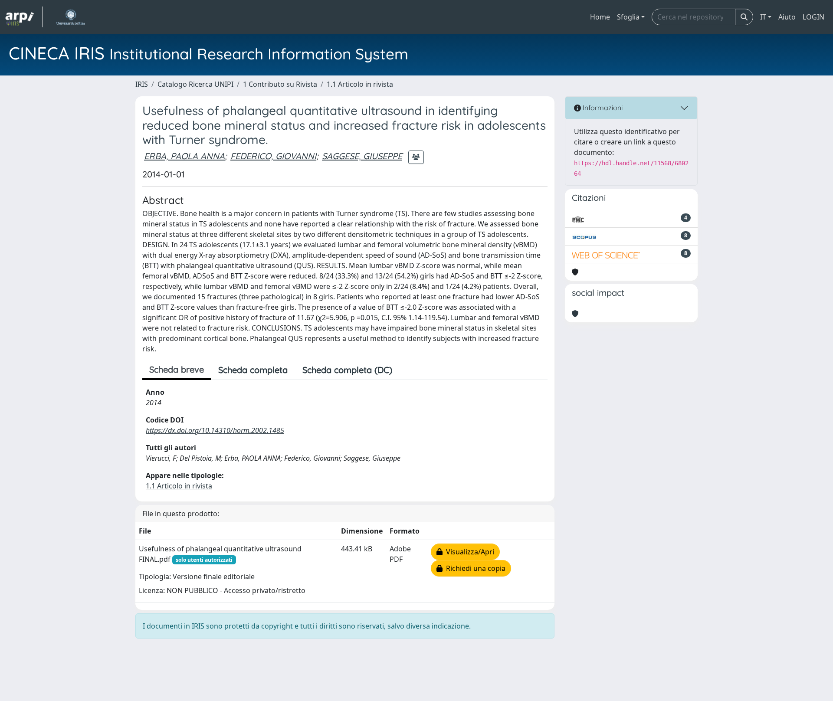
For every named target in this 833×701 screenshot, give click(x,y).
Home (600, 17)
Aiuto (787, 17)
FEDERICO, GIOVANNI (273, 156)
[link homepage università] (70, 17)
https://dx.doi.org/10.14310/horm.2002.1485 (215, 430)
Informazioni (602, 107)
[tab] (407, 370)
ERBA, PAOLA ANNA (184, 156)
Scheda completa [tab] (253, 369)
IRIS (141, 84)
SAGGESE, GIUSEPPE (362, 156)
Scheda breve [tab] (176, 369)
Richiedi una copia (474, 568)
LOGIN (813, 17)
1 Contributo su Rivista (280, 84)
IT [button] (763, 17)
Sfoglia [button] (628, 17)
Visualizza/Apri (468, 552)
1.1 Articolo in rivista (360, 84)
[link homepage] (24, 17)
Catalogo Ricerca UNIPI (195, 84)
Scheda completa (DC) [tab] (347, 369)
